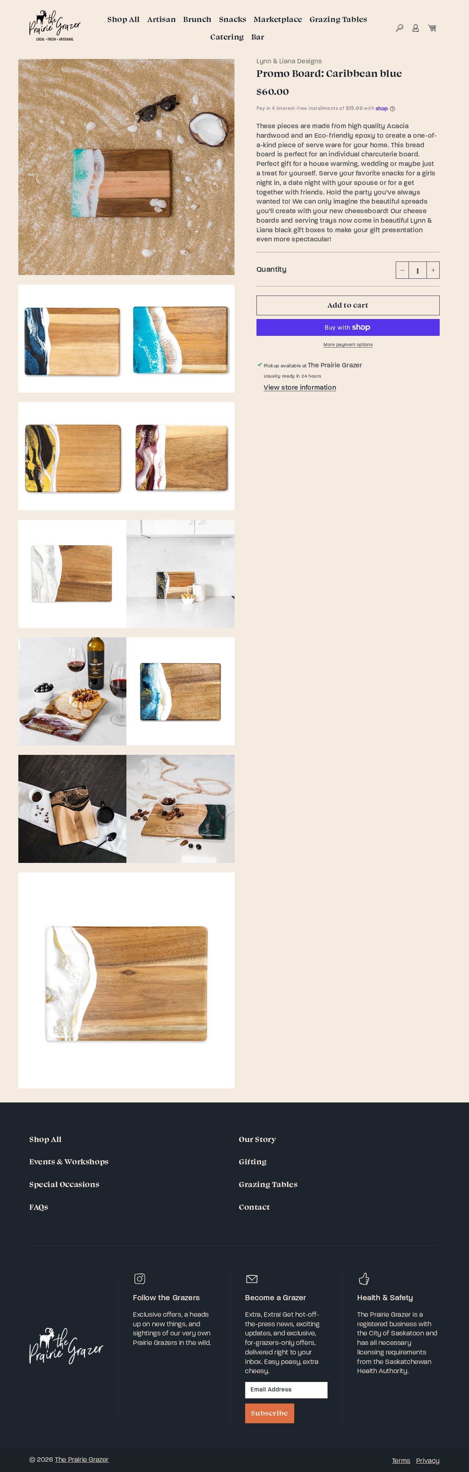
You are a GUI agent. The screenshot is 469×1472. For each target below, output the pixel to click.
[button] (399, 28)
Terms (401, 1461)
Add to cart (348, 304)
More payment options (348, 345)
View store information (300, 388)
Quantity (271, 270)
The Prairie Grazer (82, 1460)
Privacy (428, 1461)
